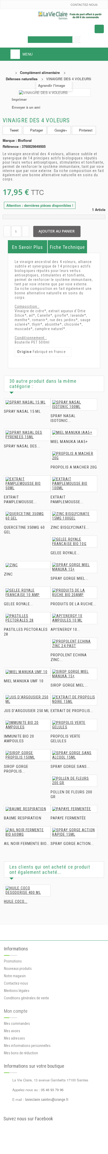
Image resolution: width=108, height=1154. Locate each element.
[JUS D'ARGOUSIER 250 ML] (27, 699)
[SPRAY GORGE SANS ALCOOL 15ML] (74, 755)
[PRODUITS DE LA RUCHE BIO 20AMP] (74, 593)
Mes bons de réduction (21, 1053)
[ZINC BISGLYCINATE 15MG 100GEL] (74, 516)
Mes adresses (14, 1038)
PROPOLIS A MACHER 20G (74, 467)
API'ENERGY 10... (65, 629)
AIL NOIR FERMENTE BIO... (27, 843)
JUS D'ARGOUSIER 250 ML (27, 710)
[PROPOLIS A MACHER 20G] (74, 456)
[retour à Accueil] (9, 72)
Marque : (10, 140)
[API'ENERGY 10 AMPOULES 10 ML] (74, 618)
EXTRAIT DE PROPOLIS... (72, 710)
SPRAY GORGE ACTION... (72, 843)
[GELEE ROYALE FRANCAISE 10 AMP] (27, 593)
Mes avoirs (12, 1031)
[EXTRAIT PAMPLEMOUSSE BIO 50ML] (27, 483)
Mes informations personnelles (27, 1046)
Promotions (13, 961)
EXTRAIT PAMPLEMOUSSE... (20, 499)
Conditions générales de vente (26, 998)
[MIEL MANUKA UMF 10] (27, 672)
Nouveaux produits (18, 968)
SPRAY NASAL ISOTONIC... (63, 418)
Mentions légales (16, 991)
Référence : (12, 146)
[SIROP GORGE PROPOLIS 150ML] (27, 755)
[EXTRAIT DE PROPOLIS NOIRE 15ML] (74, 699)
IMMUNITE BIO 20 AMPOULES (19, 738)
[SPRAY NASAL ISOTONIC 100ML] (74, 405)
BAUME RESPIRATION (22, 818)
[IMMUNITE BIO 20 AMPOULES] (27, 725)
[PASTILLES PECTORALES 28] (27, 618)
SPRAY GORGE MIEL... (70, 578)
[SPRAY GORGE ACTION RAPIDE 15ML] (74, 832)
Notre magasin (15, 976)
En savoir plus (27, 247)
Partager (36, 130)
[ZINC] (27, 565)
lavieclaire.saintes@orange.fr (46, 1099)
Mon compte (16, 1011)
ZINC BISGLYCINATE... (70, 527)
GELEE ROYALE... (65, 553)
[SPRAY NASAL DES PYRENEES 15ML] (27, 435)
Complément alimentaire (40, 72)
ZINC (8, 574)
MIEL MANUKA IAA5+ (69, 441)
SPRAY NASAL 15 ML (22, 411)
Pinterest (85, 130)
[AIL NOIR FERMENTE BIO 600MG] (27, 832)
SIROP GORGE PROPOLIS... (16, 769)
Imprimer (19, 99)
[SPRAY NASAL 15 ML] (27, 402)
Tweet (14, 130)
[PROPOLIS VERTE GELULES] (74, 725)
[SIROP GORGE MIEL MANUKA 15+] (74, 674)
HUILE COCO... (15, 901)
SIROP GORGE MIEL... (69, 685)
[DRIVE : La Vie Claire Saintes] (54, 15)
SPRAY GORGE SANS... (70, 766)
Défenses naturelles (21, 78)
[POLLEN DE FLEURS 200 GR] (74, 781)
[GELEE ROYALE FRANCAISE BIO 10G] (74, 542)
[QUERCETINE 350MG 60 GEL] (27, 516)
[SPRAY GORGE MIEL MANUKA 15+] (74, 567)
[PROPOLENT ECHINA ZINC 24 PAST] (74, 644)
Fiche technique (67, 247)
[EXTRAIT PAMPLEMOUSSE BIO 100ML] (74, 483)
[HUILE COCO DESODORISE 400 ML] (27, 890)
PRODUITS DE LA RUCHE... (73, 604)
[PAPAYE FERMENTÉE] (74, 809)
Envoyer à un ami (26, 107)
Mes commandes (17, 1023)
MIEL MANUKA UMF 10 (24, 681)
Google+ (60, 130)
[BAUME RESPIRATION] (27, 809)
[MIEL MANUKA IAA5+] (74, 433)
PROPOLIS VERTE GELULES (65, 738)
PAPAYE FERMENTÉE (68, 818)
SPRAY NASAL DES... (22, 446)
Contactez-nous (84, 4)
